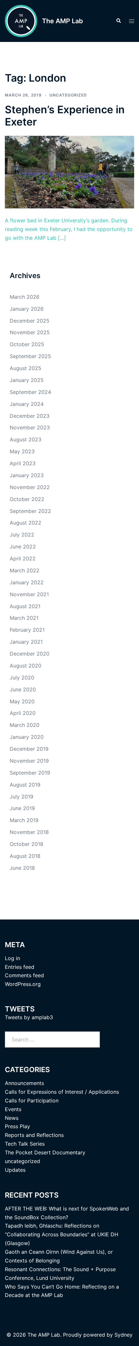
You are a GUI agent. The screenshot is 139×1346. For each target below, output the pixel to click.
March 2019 (24, 820)
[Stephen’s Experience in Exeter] (69, 171)
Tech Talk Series (25, 1143)
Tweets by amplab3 (29, 1017)
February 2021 (27, 630)
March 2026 (24, 297)
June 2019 (22, 808)
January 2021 (26, 641)
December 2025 (29, 320)
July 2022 (22, 534)
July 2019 (21, 796)
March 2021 (24, 618)
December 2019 (29, 749)
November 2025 (30, 332)
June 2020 (23, 689)
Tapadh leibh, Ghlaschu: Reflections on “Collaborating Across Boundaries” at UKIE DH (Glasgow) (61, 1234)
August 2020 (25, 665)
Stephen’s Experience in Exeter (65, 115)
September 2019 (30, 772)
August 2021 (25, 606)
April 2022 (23, 558)
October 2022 (27, 499)
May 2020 (22, 701)
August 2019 (25, 784)
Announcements (24, 1083)
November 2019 (29, 761)
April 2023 (23, 463)
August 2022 (25, 522)
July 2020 (22, 677)
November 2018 (29, 832)
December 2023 (29, 416)
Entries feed (19, 967)
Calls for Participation (32, 1100)
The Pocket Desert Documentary (45, 1152)
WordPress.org (23, 984)
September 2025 (30, 356)
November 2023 (30, 427)
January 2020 (27, 737)
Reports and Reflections (34, 1135)
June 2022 (23, 546)
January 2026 (27, 309)
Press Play (17, 1126)
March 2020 (24, 725)
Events (13, 1109)
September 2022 (30, 511)
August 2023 (25, 439)
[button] (118, 21)
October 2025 (27, 344)
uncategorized (68, 95)
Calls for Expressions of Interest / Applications (62, 1092)
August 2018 (25, 856)
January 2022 (27, 582)
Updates (15, 1170)
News (11, 1118)
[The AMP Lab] (21, 21)
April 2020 (23, 713)
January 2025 (27, 380)
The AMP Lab (62, 21)
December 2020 (29, 653)
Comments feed (24, 975)
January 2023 (27, 475)
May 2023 (22, 451)
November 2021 (29, 594)
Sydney (123, 1334)
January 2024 (27, 404)
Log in (12, 958)
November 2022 (30, 487)
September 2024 (30, 392)
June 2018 (22, 868)
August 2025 (25, 368)
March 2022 (24, 570)
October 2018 (26, 844)
